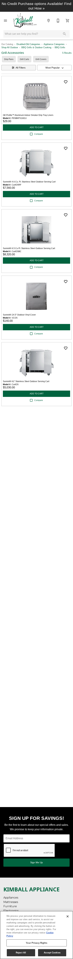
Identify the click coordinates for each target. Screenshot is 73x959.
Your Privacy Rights (36, 943)
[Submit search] (64, 34)
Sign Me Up (36, 862)
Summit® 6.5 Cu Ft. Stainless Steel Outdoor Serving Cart (29, 248)
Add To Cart (36, 127)
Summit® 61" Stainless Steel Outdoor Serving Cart (26, 381)
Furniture (10, 906)
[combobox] (54, 67)
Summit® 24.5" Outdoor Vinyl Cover (19, 315)
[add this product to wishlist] (66, 82)
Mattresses (10, 902)
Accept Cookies (52, 952)
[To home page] (26, 20)
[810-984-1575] (58, 21)
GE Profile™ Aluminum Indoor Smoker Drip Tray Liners (28, 115)
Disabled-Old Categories (28, 44)
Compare (38, 134)
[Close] (67, 916)
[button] (5, 21)
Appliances (10, 897)
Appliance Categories (54, 44)
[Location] (48, 21)
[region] (36, 935)
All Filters (20, 67)
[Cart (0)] (67, 21)
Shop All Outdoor (9, 47)
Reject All (21, 952)
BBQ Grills (60, 47)
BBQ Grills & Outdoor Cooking (36, 47)
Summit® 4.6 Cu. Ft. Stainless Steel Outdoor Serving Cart (29, 182)
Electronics (11, 910)
